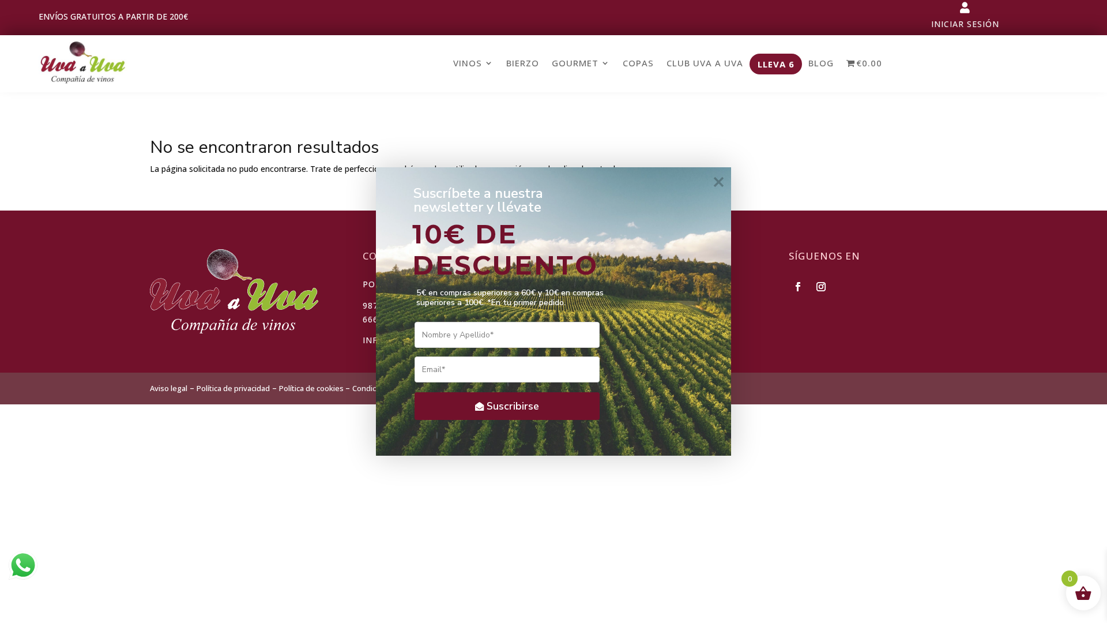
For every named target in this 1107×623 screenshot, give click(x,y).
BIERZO (522, 63)
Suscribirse (513, 406)
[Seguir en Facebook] (798, 286)
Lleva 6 (776, 64)
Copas (638, 63)
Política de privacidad (233, 388)
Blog (821, 63)
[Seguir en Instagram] (821, 286)
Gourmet (575, 63)
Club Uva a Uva (705, 63)
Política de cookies (312, 388)
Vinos (467, 63)
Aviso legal (168, 388)
